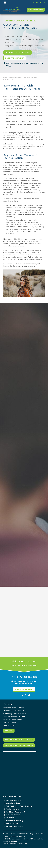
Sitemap (14, 841)
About (12, 834)
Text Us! (9, 731)
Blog (31, 834)
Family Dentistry (12, 809)
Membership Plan (23, 144)
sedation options (10, 201)
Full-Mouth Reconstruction (17, 812)
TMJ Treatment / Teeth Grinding (19, 806)
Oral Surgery (15, 77)
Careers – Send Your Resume (14, 836)
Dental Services (12, 824)
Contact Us (39, 834)
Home (6, 77)
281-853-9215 (9, 137)
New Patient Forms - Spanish (19, 745)
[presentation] (19, 695)
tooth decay (22, 183)
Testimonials (22, 834)
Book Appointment (35, 10)
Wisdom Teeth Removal (15, 827)
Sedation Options (13, 815)
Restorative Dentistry (14, 821)
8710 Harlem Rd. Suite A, (24, 64)
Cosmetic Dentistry (13, 800)
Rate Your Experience (13, 591)
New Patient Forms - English (19, 740)
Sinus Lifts (10, 818)
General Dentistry (13, 803)
